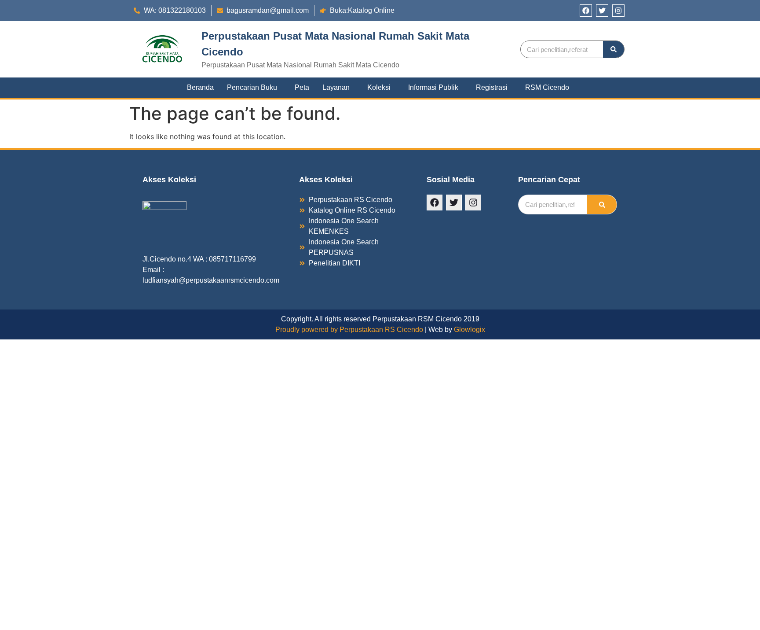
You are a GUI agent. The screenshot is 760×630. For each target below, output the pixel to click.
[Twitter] (602, 10)
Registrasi (492, 87)
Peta (302, 87)
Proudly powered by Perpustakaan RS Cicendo (349, 329)
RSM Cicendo (547, 87)
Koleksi (379, 87)
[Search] (613, 49)
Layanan (336, 87)
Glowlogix (469, 329)
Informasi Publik (433, 87)
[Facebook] (586, 10)
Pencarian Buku (252, 87)
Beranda (200, 87)
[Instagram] (618, 10)
